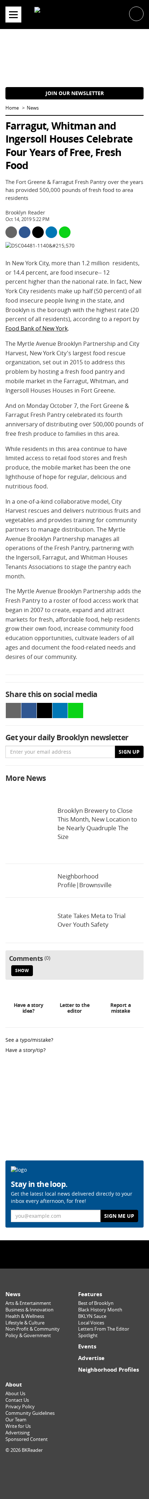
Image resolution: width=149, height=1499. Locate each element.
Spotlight (88, 1335)
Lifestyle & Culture (24, 1323)
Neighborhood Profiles (108, 1369)
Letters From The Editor (103, 1329)
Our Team (15, 1420)
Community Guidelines (30, 1413)
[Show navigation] (13, 14)
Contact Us (17, 1400)
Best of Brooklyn (96, 1303)
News (33, 108)
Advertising (17, 1433)
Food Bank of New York (36, 328)
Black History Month (100, 1310)
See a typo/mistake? (29, 1039)
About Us (15, 1394)
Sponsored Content (26, 1439)
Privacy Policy (20, 1407)
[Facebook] (56, 1254)
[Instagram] (74, 1254)
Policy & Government (28, 1335)
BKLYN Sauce (92, 1316)
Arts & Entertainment (28, 1303)
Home (12, 108)
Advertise (91, 1358)
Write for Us (18, 1426)
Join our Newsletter (75, 93)
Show (22, 970)
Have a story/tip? (25, 1050)
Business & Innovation (29, 1310)
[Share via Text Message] (65, 232)
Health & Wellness (24, 1316)
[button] (136, 13)
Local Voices (91, 1323)
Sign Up (129, 751)
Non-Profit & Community (32, 1329)
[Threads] (93, 1254)
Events (87, 1346)
